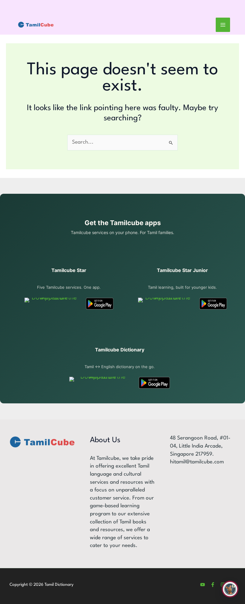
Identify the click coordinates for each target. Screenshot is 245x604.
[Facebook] (212, 584)
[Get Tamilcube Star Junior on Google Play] (213, 303)
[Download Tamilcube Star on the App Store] (51, 304)
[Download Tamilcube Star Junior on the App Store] (165, 304)
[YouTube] (202, 584)
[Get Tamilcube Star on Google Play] (99, 303)
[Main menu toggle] (223, 25)
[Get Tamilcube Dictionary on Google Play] (154, 382)
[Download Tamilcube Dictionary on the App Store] (100, 383)
